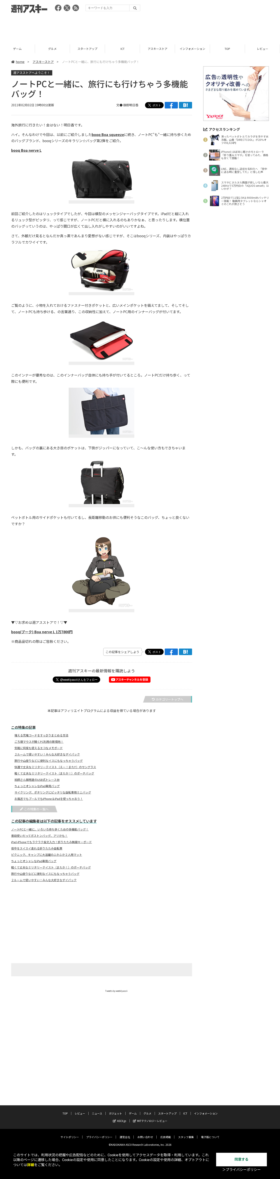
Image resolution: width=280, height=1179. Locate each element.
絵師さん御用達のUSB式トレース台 (37, 779)
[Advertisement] (140, 27)
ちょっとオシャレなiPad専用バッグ (37, 786)
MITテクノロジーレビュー (152, 1121)
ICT (122, 49)
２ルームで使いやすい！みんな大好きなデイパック (47, 754)
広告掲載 (165, 1137)
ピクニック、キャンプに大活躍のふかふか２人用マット (46, 854)
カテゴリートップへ (169, 699)
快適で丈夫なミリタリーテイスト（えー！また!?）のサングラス (55, 767)
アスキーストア (157, 49)
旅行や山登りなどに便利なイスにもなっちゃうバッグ (48, 760)
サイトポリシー (70, 1137)
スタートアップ (87, 49)
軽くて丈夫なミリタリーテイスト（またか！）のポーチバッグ (54, 773)
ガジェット (115, 1113)
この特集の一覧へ (36, 809)
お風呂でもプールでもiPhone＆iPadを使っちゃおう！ (48, 798)
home (20, 61)
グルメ (52, 49)
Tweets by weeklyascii (116, 990)
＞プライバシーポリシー (241, 1170)
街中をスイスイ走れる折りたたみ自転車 (36, 848)
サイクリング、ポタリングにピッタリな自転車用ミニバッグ (52, 792)
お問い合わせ (145, 1137)
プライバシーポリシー (99, 1137)
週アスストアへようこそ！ (31, 72)
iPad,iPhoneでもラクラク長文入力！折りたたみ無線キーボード (51, 842)
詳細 (30, 1165)
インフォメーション (192, 49)
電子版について (210, 1137)
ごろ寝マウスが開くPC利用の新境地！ (38, 741)
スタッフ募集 (186, 1137)
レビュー (262, 49)
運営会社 (125, 1137)
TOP (227, 49)
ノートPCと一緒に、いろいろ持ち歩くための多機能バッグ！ (50, 829)
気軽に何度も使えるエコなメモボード (38, 748)
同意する (241, 1159)
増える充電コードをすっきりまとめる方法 (41, 735)
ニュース (97, 1113)
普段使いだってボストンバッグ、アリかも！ (39, 835)
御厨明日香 (130, 105)
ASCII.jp (121, 1121)
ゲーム (17, 49)
